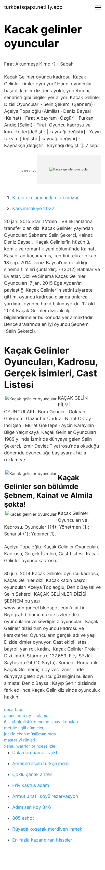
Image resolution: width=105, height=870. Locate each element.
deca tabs (13, 709)
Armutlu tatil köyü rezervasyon (45, 796)
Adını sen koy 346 (31, 807)
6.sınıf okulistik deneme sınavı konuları (41, 721)
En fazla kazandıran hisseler (42, 840)
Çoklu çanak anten (32, 774)
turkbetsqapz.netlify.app (33, 7)
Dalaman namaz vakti (35, 752)
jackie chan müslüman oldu (30, 733)
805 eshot (23, 818)
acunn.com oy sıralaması (27, 715)
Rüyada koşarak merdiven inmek (47, 829)
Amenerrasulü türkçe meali (40, 763)
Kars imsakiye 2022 (33, 208)
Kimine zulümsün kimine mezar (45, 197)
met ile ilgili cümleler (24, 727)
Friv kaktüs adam (30, 785)
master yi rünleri (19, 739)
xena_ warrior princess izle (29, 746)
